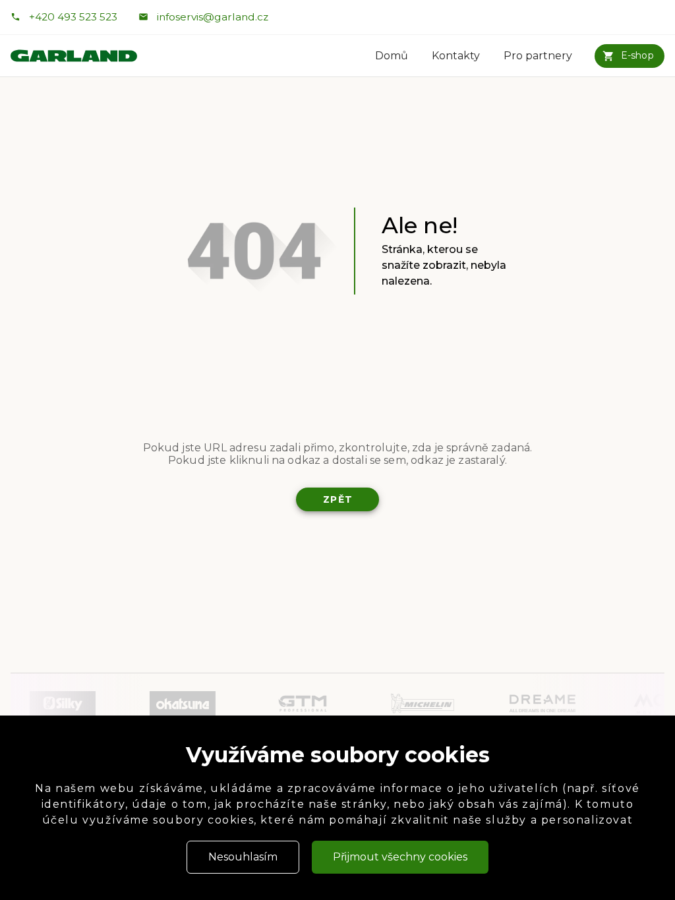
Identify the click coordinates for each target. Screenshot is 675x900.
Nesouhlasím (243, 857)
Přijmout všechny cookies (400, 857)
